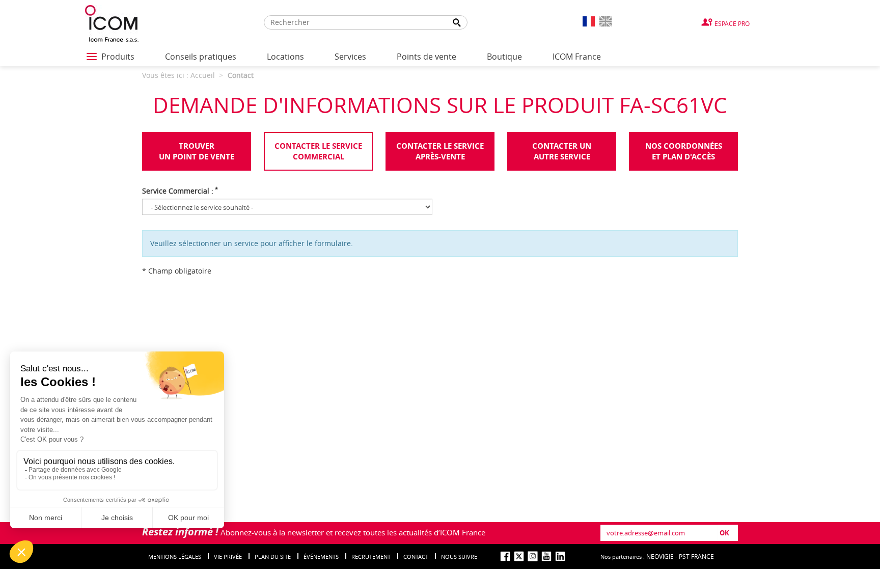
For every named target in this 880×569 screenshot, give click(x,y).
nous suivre (459, 556)
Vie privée (228, 556)
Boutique (504, 56)
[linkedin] (560, 556)
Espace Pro (732, 23)
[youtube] (546, 556)
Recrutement (371, 556)
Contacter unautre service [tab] (561, 151)
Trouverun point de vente (196, 151)
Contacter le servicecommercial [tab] (318, 151)
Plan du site (273, 556)
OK (724, 532)
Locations (285, 56)
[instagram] (533, 556)
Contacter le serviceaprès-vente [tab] (440, 151)
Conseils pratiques (200, 56)
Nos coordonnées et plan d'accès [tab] (683, 151)
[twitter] (519, 556)
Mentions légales (174, 556)
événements (321, 556)
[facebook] (505, 556)
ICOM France (577, 56)
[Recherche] (457, 22)
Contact (415, 556)
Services (350, 56)
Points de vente (426, 56)
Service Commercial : (180, 191)
